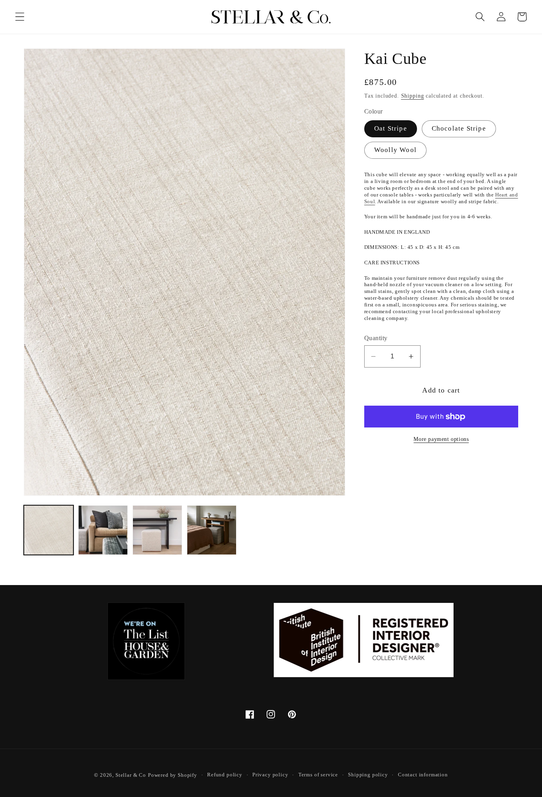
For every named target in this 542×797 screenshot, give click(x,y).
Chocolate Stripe (459, 128)
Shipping (412, 95)
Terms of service (318, 775)
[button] (20, 16)
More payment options (441, 439)
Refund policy (224, 775)
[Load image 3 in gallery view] (157, 530)
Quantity (376, 338)
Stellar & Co (130, 775)
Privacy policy (270, 775)
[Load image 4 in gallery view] (211, 530)
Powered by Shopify (172, 775)
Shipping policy (368, 775)
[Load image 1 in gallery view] (48, 530)
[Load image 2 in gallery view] (103, 530)
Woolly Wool (395, 150)
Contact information (423, 775)
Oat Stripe (390, 128)
